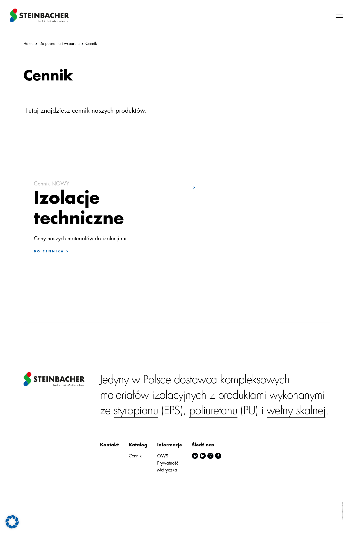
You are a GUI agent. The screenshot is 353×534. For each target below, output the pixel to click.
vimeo (195, 456)
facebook (218, 456)
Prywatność (167, 463)
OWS (162, 456)
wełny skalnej (296, 410)
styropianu (136, 410)
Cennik (135, 456)
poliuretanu (213, 410)
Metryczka (167, 470)
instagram (210, 456)
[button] (338, 15)
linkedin (203, 456)
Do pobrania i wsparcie (59, 43)
